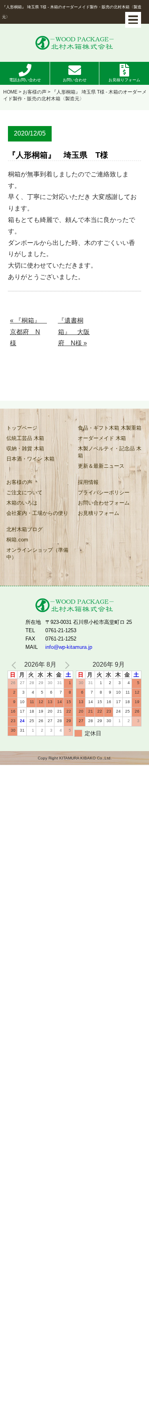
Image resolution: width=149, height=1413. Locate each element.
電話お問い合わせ (25, 80)
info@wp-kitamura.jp (68, 647)
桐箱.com (17, 540)
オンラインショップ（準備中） (37, 553)
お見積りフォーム (124, 80)
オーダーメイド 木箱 (102, 438)
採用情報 (88, 482)
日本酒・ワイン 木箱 (30, 459)
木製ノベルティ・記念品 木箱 (109, 452)
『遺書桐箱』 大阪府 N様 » (74, 332)
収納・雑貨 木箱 (25, 448)
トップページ (21, 428)
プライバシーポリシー (104, 492)
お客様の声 (34, 92)
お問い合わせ (75, 80)
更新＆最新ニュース (101, 466)
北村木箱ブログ (24, 529)
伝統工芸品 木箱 (25, 438)
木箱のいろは (21, 503)
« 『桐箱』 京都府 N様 (27, 332)
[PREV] (15, 665)
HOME (10, 92)
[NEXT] (65, 665)
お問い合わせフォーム (104, 503)
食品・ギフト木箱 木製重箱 (109, 428)
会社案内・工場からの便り (37, 513)
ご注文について (24, 492)
